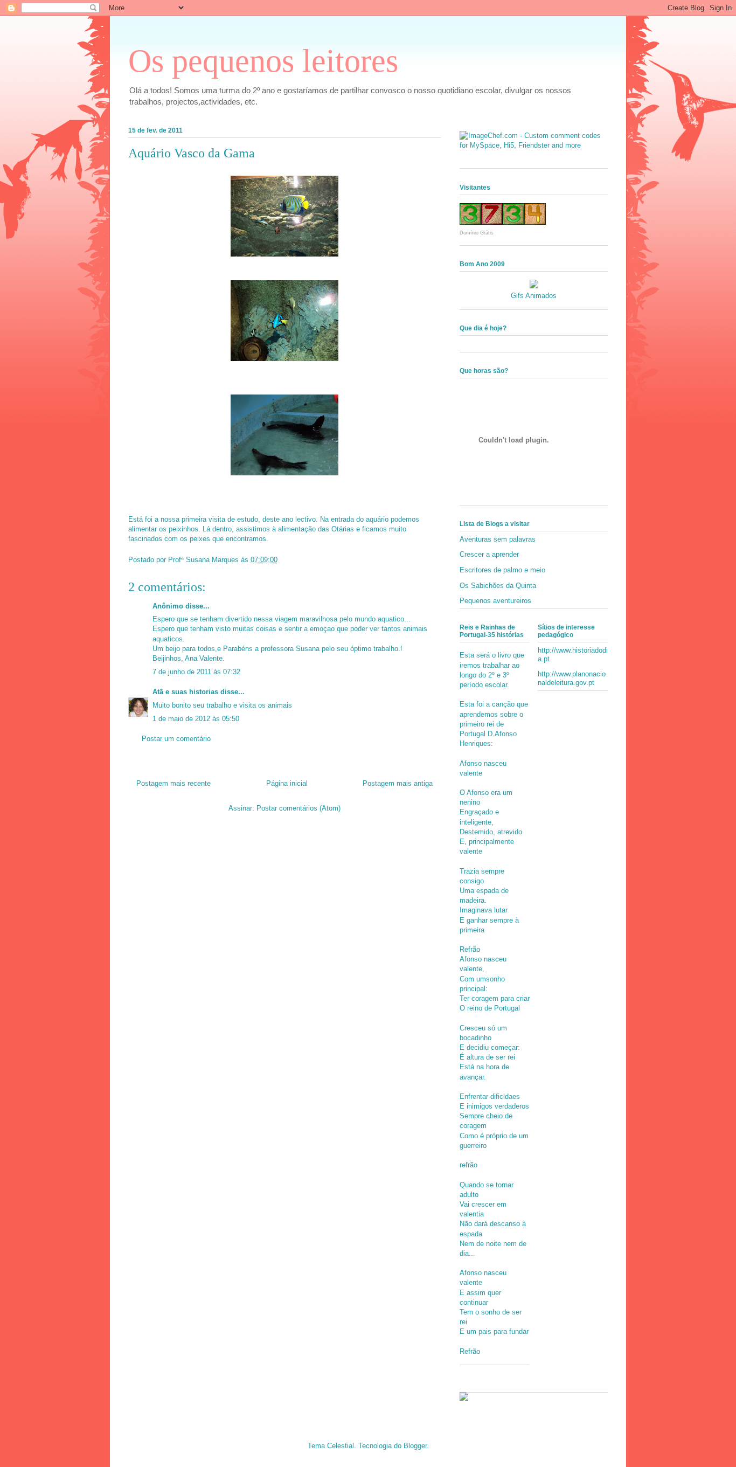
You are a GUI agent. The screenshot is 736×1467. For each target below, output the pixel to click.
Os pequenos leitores (263, 61)
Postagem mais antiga (398, 783)
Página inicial (287, 783)
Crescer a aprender (489, 554)
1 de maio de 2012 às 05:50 (195, 719)
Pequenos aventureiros (495, 601)
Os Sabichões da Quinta (498, 586)
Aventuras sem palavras (498, 539)
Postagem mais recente (173, 783)
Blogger (415, 1446)
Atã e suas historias (185, 692)
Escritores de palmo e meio (502, 570)
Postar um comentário (176, 739)
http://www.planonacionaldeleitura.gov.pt (572, 678)
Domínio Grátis (477, 233)
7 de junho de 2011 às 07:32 (196, 672)
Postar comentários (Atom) (298, 808)
